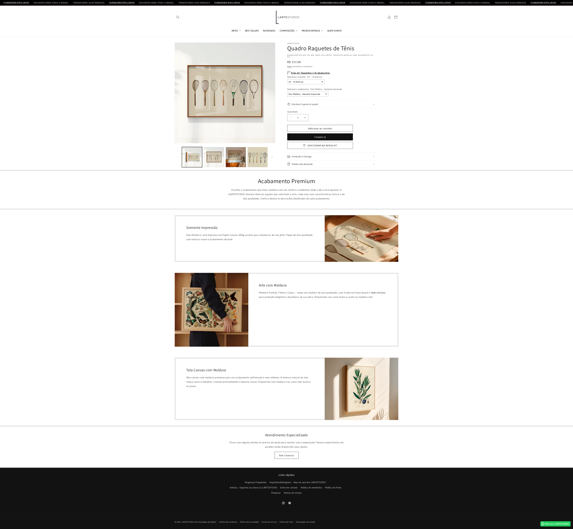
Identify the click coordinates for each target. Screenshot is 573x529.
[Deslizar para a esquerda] (178, 157)
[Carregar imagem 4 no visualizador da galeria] (257, 157)
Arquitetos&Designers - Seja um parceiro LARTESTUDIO (297, 482)
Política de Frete (333, 487)
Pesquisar (276, 493)
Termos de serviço (293, 493)
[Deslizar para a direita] (272, 157)
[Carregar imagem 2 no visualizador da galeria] (214, 157)
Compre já (320, 137)
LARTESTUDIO (188, 522)
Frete (289, 66)
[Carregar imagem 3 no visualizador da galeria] (236, 157)
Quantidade (292, 112)
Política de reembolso (311, 487)
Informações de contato (305, 522)
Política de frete (286, 522)
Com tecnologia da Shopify (205, 522)
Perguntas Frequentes (256, 482)
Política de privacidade (249, 522)
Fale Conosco (286, 455)
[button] (178, 17)
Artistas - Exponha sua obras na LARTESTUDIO (253, 487)
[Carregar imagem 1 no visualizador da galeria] (192, 157)
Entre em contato (289, 487)
